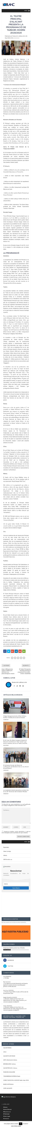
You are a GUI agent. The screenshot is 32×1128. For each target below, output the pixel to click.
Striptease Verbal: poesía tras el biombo (14, 948)
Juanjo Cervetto (7, 997)
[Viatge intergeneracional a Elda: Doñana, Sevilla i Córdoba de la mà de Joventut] (16, 706)
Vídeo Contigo (7, 851)
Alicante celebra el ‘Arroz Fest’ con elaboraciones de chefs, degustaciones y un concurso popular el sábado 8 (14, 1000)
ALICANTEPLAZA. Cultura (10, 1068)
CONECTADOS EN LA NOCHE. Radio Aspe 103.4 (16, 1080)
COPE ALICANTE (7, 1088)
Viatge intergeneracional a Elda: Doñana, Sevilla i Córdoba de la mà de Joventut (14, 716)
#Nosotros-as (7, 1112)
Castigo (7, 978)
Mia (4, 982)
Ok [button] (20, 1123)
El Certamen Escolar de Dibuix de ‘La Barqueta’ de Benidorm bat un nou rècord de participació (16, 766)
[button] (26, 10)
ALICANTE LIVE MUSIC (9, 1056)
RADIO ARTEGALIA (8, 1084)
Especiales (6, 847)
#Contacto (6, 1118)
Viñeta (5, 855)
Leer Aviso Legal (16, 1126)
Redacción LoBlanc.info (19, 36)
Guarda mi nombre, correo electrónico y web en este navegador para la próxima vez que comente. (16, 832)
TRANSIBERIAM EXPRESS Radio (11, 1076)
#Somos (5, 1107)
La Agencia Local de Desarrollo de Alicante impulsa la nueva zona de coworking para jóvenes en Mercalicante (15, 985)
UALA (4, 1052)
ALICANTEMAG (7, 1048)
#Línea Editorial (7, 1109)
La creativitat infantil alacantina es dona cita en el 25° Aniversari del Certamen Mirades (16, 790)
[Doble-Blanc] (16, 939)
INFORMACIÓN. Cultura (9, 1064)
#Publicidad (6, 1114)
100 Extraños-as (7, 859)
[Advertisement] (16, 904)
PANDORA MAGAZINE (9, 1072)
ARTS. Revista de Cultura (10, 1060)
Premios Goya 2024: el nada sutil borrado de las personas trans (15, 992)
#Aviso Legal (6, 1116)
